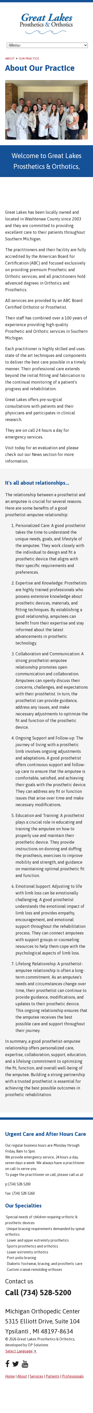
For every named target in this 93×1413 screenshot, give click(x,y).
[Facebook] (7, 1364)
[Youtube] (25, 1364)
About (10, 58)
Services (36, 1376)
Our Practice (29, 58)
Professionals (73, 1376)
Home (10, 1376)
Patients (52, 1376)
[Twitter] (15, 1364)
